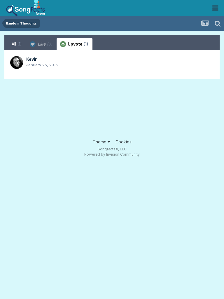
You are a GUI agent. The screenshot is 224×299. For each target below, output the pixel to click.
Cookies (124, 141)
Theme (100, 141)
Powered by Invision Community (112, 154)
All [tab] (17, 43)
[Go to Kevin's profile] (16, 62)
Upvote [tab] (77, 43)
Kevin (32, 59)
